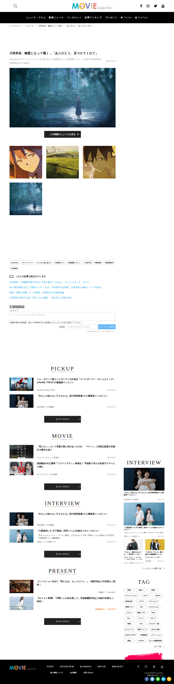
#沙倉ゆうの (51, 542)
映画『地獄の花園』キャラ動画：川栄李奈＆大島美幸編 (37, 292)
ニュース (29, 26)
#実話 (129, 640)
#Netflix (40, 390)
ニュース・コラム (36, 17)
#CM (141, 624)
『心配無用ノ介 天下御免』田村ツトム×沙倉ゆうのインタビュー (68, 531)
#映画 (129, 590)
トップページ (15, 26)
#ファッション (156, 635)
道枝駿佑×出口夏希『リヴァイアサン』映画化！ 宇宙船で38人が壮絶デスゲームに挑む (76, 465)
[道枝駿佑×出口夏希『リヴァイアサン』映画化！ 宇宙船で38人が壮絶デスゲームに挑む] (21, 468)
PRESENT (117, 666)
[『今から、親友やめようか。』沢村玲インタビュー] (133, 544)
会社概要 (73, 673)
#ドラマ (141, 601)
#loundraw (14, 59)
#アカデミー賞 (154, 624)
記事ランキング (93, 17)
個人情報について (56, 673)
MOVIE (102, 666)
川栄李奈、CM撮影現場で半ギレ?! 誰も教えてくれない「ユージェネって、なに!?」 (50, 282)
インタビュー (74, 17)
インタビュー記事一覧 (151, 568)
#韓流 (153, 590)
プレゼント (111, 17)
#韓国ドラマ (129, 607)
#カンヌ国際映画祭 (155, 640)
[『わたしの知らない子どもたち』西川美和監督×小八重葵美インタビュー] (21, 401)
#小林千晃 (87, 59)
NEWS (50, 666)
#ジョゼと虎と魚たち (43, 59)
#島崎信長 (97, 59)
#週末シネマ (141, 612)
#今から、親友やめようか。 (132, 563)
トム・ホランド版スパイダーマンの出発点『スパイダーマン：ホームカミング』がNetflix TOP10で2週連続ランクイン (76, 381)
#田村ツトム (41, 542)
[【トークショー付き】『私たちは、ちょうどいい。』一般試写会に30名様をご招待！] (21, 586)
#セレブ (153, 618)
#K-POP (141, 640)
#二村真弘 (55, 457)
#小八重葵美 (49, 407)
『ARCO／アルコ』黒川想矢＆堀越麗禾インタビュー (154, 553)
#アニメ (141, 618)
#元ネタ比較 (155, 629)
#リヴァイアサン (43, 474)
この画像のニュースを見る (62, 134)
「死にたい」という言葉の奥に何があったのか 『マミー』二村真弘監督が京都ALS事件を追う (76, 448)
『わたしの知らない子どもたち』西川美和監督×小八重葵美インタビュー (72, 396)
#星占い (141, 590)
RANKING (86, 666)
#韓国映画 (143, 635)
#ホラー (146, 595)
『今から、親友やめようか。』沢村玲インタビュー (133, 553)
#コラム (129, 612)
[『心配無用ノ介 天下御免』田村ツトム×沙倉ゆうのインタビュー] (21, 536)
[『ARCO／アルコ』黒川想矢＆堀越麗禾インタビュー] (154, 544)
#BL (141, 607)
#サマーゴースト (26, 59)
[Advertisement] (62, 39)
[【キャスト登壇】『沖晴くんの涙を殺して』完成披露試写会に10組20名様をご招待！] (21, 603)
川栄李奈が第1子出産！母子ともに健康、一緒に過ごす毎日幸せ (41, 297)
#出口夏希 (53, 474)
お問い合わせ (88, 673)
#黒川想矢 (148, 561)
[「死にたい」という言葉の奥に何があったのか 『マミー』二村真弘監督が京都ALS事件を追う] (21, 451)
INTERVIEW (67, 666)
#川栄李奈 (25, 63)
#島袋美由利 (15, 63)
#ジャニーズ (129, 629)
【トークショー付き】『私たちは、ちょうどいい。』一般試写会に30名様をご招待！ (76, 583)
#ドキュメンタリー (44, 457)
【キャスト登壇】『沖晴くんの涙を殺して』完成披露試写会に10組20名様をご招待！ (75, 600)
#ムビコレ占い (154, 607)
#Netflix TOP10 (49, 390)
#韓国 (129, 624)
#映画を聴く (129, 601)
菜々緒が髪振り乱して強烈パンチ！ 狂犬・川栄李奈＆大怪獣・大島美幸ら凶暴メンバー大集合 (55, 287)
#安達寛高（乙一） (74, 59)
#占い (129, 618)
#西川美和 (40, 407)
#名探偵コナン (59, 59)
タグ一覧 (157, 646)
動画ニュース (56, 17)
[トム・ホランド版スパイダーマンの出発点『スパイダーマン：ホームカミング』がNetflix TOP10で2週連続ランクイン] (21, 384)
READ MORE (62, 419)
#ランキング (153, 601)
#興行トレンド (142, 629)
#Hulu (153, 612)
